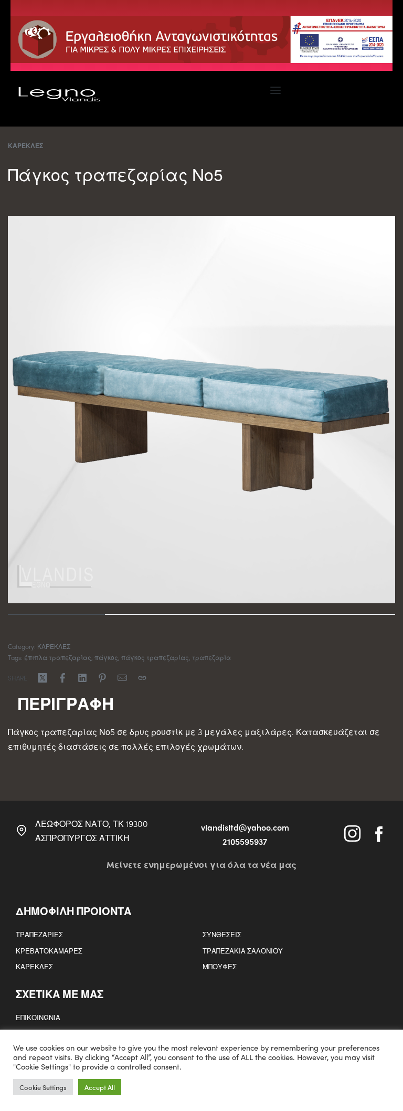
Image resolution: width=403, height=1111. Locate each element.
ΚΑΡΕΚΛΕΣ (25, 145)
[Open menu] (275, 90)
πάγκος (106, 657)
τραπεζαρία (211, 657)
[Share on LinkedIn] (82, 678)
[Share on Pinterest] (102, 678)
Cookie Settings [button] (43, 1087)
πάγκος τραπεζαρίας (155, 657)
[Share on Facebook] (62, 678)
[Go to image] (56, 614)
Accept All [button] (99, 1087)
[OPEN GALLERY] (201, 409)
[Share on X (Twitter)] (42, 678)
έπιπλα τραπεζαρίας (57, 657)
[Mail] (122, 678)
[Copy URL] (142, 678)
